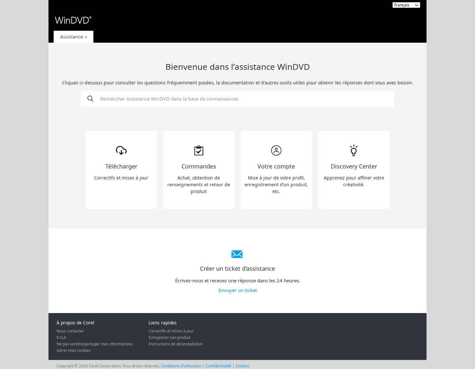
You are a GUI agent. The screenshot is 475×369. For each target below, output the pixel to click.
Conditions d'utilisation (181, 365)
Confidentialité (218, 365)
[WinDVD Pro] (73, 20)
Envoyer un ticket (237, 290)
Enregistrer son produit (169, 337)
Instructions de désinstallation (176, 343)
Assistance (71, 37)
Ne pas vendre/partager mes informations (94, 343)
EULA (61, 337)
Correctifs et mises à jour (171, 330)
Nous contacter (70, 330)
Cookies (242, 365)
